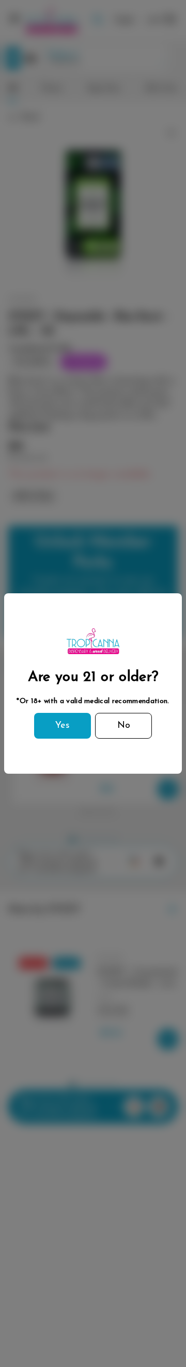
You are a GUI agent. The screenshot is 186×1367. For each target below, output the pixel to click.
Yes (62, 725)
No (123, 725)
